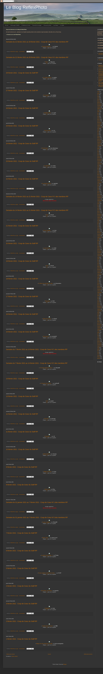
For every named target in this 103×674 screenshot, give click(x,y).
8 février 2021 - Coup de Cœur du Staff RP (21, 485)
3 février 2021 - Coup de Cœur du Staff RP (21, 604)
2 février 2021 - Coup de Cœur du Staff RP (21, 621)
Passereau (47, 301)
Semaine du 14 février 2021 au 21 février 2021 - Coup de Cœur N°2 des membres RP (37, 210)
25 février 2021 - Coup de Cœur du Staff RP (22, 126)
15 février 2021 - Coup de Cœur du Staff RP (22, 332)
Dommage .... (48, 436)
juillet (98, 93)
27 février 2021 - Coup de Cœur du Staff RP (22, 90)
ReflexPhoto (12, 51)
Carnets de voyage (36, 25)
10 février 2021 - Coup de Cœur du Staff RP (22, 449)
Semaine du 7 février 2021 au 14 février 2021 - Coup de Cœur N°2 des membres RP (36, 363)
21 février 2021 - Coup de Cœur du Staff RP (22, 226)
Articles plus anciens (88, 654)
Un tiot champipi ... (47, 230)
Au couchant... (47, 95)
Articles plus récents (10, 654)
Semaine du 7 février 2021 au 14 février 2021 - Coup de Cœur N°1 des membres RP (36, 349)
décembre (99, 104)
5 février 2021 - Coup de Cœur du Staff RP (21, 568)
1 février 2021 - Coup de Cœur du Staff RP (21, 639)
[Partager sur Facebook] (31, 51)
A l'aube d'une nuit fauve (47, 626)
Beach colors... (45, 537)
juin (98, 94)
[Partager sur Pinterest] (33, 51)
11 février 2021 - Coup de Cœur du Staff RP (22, 432)
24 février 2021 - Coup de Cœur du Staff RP (22, 143)
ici (46, 47)
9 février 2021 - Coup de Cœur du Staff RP (21, 467)
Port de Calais (47, 130)
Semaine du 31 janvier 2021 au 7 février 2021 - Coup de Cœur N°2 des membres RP (37, 517)
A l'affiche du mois (26, 25)
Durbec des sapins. (47, 318)
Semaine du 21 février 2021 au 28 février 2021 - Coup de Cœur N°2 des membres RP (37, 42)
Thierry (46, 62)
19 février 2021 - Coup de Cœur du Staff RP (22, 261)
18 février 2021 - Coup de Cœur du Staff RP (22, 279)
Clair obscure (46, 336)
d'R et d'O (46, 418)
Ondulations (47, 608)
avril (98, 97)
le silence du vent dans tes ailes (46, 283)
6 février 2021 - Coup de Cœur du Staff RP (21, 551)
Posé (47, 214)
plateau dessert (46, 454)
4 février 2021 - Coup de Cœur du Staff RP (21, 586)
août (98, 91)
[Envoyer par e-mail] (27, 51)
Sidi (47, 401)
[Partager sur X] (30, 51)
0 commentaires (22, 51)
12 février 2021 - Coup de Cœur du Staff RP (22, 414)
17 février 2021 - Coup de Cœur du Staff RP (22, 296)
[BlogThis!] (28, 51)
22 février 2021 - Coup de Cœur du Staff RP (22, 179)
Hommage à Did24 (14, 25)
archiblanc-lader (47, 112)
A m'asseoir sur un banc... (46, 383)
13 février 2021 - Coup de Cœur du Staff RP (22, 396)
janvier (98, 102)
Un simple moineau (47, 77)
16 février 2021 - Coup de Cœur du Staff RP (22, 314)
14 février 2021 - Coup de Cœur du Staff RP (22, 379)
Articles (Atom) (15, 656)
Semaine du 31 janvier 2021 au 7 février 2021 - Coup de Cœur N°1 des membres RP (37, 502)
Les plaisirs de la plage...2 (47, 555)
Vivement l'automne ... (47, 46)
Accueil (6, 25)
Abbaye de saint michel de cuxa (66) (44, 643)
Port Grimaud (45, 148)
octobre (98, 107)
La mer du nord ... (47, 248)
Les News (55, 25)
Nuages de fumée (47, 471)
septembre (99, 108)
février (98, 101)
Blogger (65, 664)
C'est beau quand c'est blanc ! (46, 367)
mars (98, 99)
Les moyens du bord (46, 183)
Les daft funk (47, 165)
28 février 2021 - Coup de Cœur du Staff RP (22, 73)
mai (98, 96)
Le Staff (62, 25)
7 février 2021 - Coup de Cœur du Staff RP (21, 533)
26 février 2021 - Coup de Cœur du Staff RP (22, 108)
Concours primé (47, 25)
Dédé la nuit (47, 489)
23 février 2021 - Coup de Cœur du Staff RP (22, 161)
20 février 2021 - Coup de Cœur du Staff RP (22, 243)
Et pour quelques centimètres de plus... (47, 573)
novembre (99, 105)
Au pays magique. (46, 522)
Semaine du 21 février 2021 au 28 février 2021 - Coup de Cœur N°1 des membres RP (37, 57)
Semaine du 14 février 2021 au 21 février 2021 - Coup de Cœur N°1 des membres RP (37, 196)
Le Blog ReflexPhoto (26, 7)
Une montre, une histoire (46, 590)
